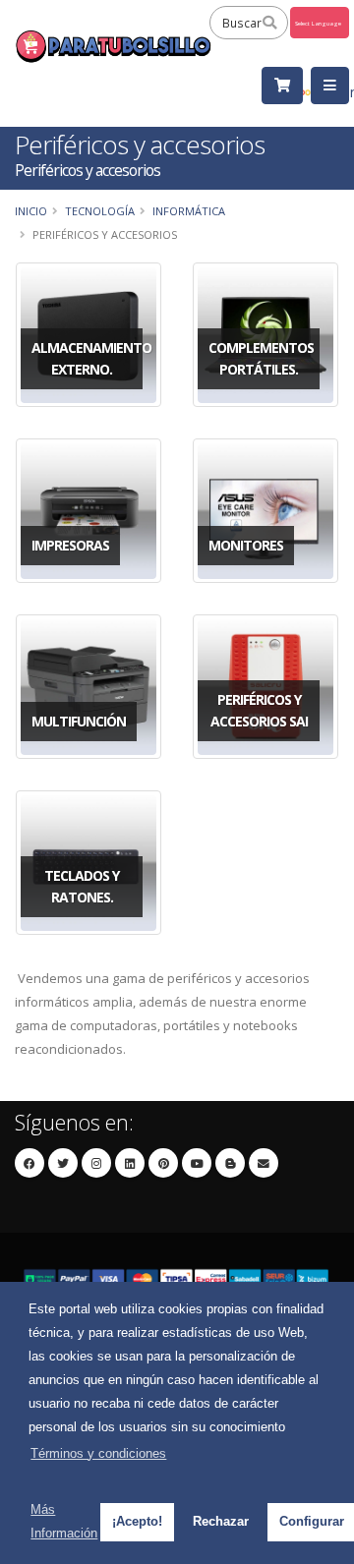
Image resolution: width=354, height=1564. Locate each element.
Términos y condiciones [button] (98, 1453)
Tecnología (100, 210)
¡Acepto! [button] (137, 1521)
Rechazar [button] (221, 1521)
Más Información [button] (63, 1521)
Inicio (31, 210)
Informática (188, 210)
